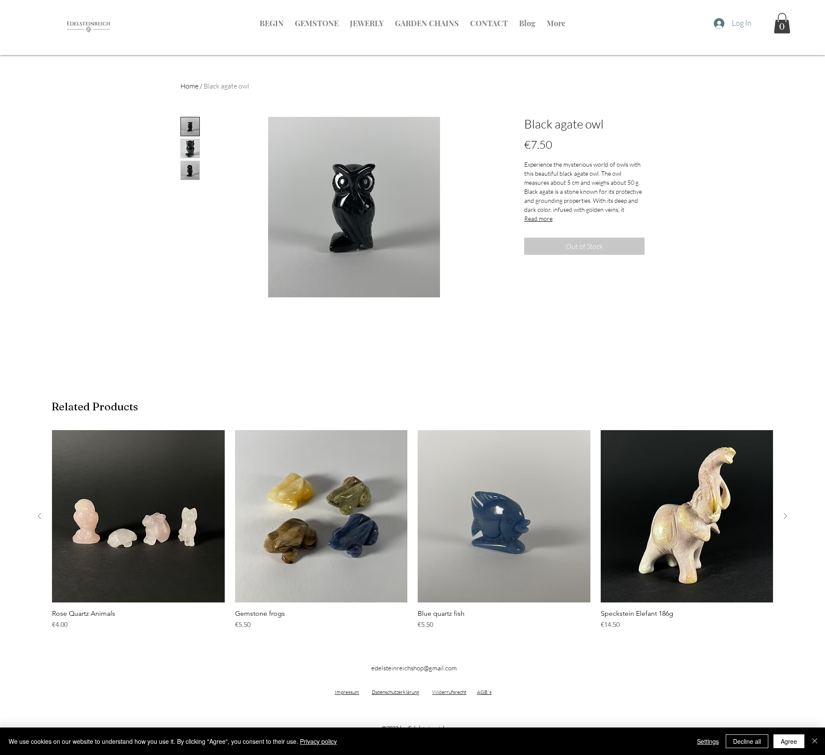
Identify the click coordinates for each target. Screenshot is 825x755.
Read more (538, 218)
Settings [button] (708, 741)
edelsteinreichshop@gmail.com (414, 668)
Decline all (747, 741)
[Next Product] (785, 516)
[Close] (815, 741)
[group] (412, 530)
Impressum (347, 692)
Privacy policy (318, 741)
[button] (782, 23)
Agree (789, 741)
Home (189, 86)
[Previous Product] (39, 516)
